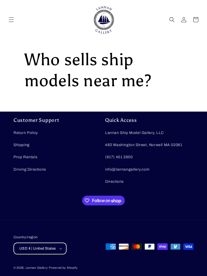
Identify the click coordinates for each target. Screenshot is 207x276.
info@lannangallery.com (127, 169)
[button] (11, 20)
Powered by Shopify (63, 267)
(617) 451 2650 (119, 157)
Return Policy (25, 133)
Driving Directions (29, 169)
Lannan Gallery (37, 267)
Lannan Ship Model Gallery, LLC (134, 133)
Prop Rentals (25, 157)
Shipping (21, 145)
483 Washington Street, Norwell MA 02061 (143, 145)
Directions (114, 182)
